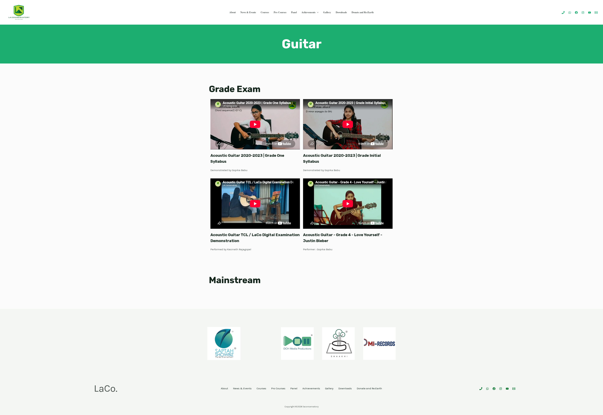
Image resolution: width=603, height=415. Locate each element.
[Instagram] (582, 12)
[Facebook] (576, 12)
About (232, 12)
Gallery (327, 12)
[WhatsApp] (569, 12)
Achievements (308, 12)
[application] (316, 12)
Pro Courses (280, 12)
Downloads (341, 12)
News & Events (248, 12)
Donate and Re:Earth (363, 12)
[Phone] (563, 12)
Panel (294, 12)
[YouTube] (507, 388)
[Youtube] (589, 12)
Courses (265, 12)
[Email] (596, 12)
